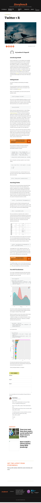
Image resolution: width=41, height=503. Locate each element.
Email (10, 379)
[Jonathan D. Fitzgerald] (12, 52)
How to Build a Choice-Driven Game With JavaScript (25, 444)
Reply (13, 418)
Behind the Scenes (11, 10)
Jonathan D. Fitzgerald (23, 52)
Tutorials (4, 9)
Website (10, 375)
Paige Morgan (15, 397)
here (21, 70)
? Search (37, 10)
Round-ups (20, 10)
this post (19, 89)
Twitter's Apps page (13, 113)
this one (17, 73)
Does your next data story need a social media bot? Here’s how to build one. (26, 433)
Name (10, 383)
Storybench (20, 4)
